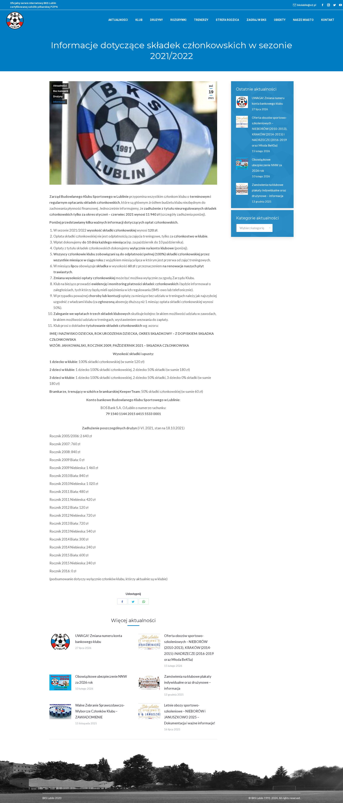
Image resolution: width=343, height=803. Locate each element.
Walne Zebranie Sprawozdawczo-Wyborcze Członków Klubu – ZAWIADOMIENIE (100, 711)
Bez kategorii (60, 91)
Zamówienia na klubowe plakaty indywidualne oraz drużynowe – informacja (187, 682)
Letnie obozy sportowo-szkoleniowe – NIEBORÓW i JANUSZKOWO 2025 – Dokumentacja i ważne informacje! (189, 714)
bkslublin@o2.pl (306, 5)
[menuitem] (118, 19)
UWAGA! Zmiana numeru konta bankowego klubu (98, 639)
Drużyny (58, 96)
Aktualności (60, 85)
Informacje (59, 101)
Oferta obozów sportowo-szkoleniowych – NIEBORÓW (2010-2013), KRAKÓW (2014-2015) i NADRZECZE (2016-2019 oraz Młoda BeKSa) (189, 648)
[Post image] (60, 642)
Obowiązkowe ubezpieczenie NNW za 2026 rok (101, 679)
